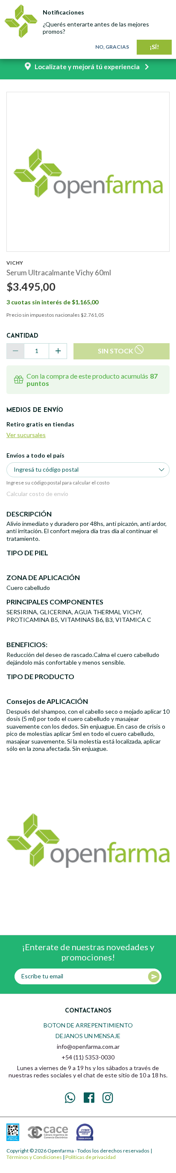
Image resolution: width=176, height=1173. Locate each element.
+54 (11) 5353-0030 (88, 1057)
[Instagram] (108, 1098)
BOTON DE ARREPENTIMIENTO (88, 1025)
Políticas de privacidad (90, 1157)
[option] (88, 173)
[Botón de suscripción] (154, 976)
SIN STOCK (115, 351)
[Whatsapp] (70, 1098)
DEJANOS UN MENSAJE (88, 1035)
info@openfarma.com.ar (88, 1046)
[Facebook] (89, 1098)
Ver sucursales (26, 434)
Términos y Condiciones (34, 1157)
